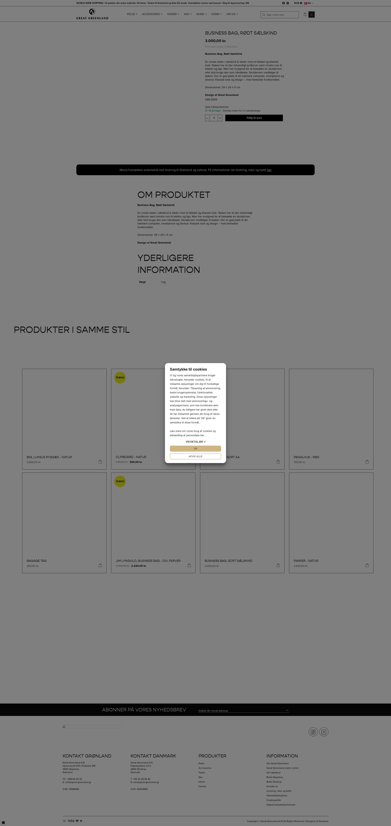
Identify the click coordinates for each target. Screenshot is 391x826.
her (202, 435)
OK (195, 448)
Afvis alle (195, 456)
